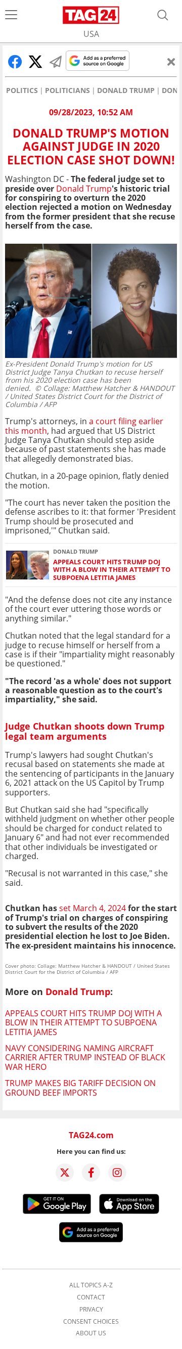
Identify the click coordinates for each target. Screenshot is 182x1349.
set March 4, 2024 (93, 908)
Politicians (67, 90)
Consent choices (91, 1321)
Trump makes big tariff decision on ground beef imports (80, 1087)
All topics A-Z (91, 1285)
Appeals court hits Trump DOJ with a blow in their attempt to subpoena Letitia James (111, 569)
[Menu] (11, 15)
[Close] (171, 61)
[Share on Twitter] (35, 62)
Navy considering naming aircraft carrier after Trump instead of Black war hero (85, 1057)
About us (91, 1333)
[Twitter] (65, 1172)
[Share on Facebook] (15, 62)
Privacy (91, 1309)
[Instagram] (117, 1172)
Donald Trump (126, 90)
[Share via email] (56, 62)
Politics (22, 90)
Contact (91, 1297)
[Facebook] (91, 1172)
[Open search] (162, 15)
